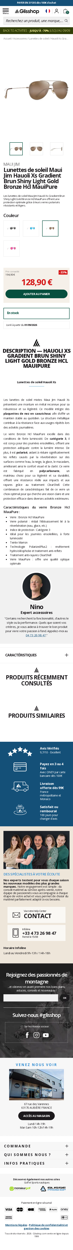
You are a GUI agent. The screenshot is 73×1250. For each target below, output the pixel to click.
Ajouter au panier (36, 294)
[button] (36, 655)
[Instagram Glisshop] (36, 1036)
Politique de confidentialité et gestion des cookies (46, 1226)
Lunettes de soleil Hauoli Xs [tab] (36, 382)
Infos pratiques (24, 1163)
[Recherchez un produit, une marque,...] (66, 20)
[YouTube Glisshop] (46, 1036)
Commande (17, 1146)
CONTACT (37, 916)
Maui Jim (11, 164)
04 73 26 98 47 (36, 635)
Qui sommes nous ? (27, 1154)
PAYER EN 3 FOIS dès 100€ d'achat (36, 2)
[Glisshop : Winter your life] (27, 11)
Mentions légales (16, 1225)
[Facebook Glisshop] (27, 1036)
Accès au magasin (36, 1116)
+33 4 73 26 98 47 (39, 933)
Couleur (11, 215)
